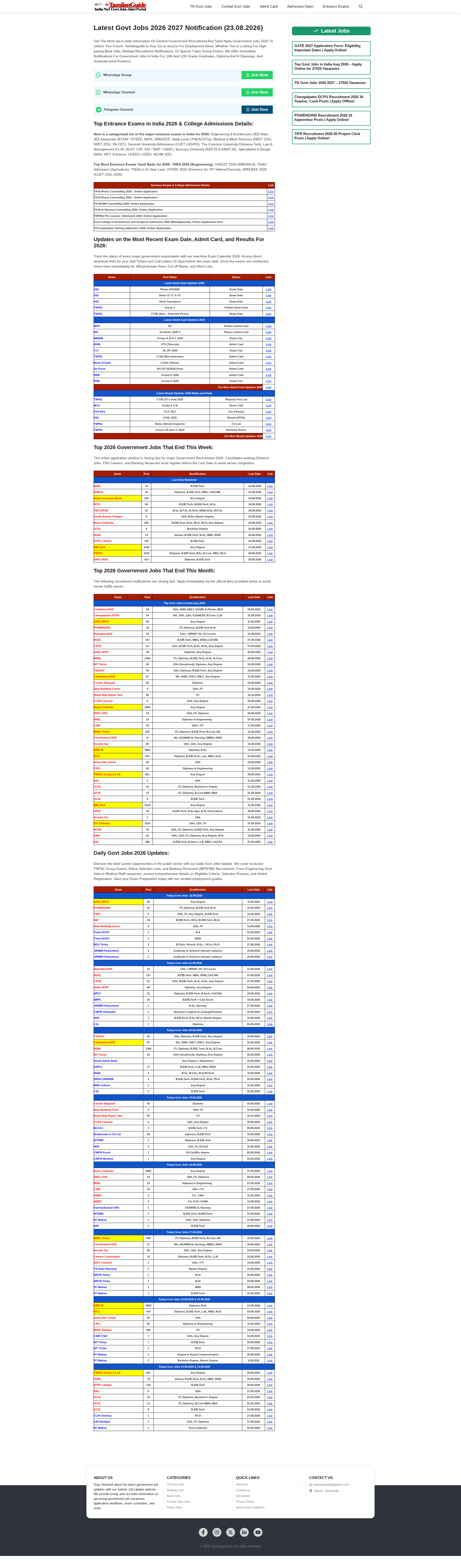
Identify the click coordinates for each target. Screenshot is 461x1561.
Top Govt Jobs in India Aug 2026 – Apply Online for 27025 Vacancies (328, 66)
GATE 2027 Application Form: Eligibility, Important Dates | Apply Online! (327, 48)
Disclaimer (243, 1496)
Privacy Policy (245, 1501)
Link (271, 191)
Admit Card (269, 6)
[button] (360, 6)
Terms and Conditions (250, 1507)
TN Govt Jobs (201, 6)
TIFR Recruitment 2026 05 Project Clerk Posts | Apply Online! (327, 136)
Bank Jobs (174, 1496)
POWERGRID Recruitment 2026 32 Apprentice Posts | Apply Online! (323, 117)
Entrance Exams (336, 6)
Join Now (259, 75)
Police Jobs (174, 1507)
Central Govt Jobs (236, 6)
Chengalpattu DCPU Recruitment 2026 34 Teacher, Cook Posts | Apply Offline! (328, 99)
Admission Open (300, 6)
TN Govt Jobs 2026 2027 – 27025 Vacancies (330, 83)
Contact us (243, 1490)
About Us (242, 1484)
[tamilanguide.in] (120, 6)
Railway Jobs (175, 1490)
